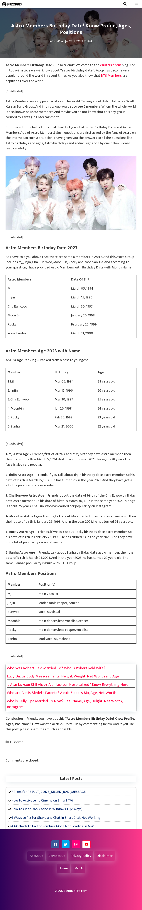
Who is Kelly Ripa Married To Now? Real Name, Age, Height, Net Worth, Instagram (64, 704)
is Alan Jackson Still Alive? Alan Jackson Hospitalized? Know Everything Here (67, 685)
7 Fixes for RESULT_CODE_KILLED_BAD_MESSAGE (48, 792)
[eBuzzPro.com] (13, 4)
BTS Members (111, 76)
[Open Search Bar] (125, 4)
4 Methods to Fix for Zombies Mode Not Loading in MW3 (53, 826)
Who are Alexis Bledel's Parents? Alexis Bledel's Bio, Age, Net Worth (61, 693)
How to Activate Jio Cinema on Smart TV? (42, 800)
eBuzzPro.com (110, 65)
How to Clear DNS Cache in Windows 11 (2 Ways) (46, 809)
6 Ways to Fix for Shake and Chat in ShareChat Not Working (55, 818)
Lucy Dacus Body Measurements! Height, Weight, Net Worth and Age (63, 676)
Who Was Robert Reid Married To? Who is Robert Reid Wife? (56, 668)
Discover (16, 742)
